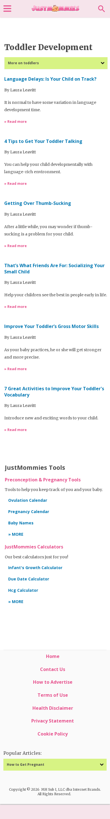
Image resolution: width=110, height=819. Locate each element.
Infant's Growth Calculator (35, 567)
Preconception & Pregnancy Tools (43, 480)
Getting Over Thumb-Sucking (37, 203)
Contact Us (52, 669)
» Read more (15, 121)
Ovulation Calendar (27, 500)
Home (53, 656)
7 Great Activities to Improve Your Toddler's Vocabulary (54, 392)
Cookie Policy (53, 734)
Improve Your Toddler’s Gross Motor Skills (51, 326)
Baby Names (21, 523)
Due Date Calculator (28, 579)
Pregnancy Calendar (28, 511)
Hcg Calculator (23, 590)
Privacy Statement (52, 721)
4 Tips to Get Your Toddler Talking (43, 141)
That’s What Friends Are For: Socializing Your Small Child (54, 269)
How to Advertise (52, 682)
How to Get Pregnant (25, 764)
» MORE (15, 534)
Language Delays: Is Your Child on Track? (50, 79)
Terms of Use (53, 695)
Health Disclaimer (52, 708)
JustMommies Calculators (34, 547)
